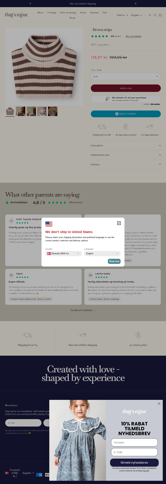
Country (48, 249)
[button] (119, 223)
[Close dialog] (159, 403)
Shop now (114, 261)
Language (88, 249)
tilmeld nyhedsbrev (134, 463)
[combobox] (58, 253)
